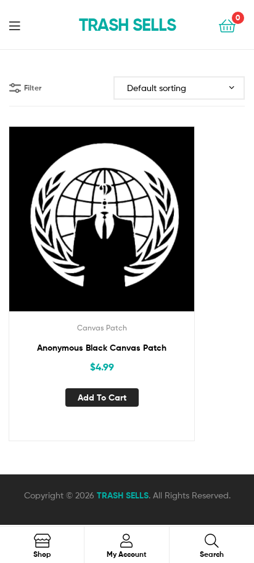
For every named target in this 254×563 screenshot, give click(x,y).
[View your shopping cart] (227, 25)
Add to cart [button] (102, 397)
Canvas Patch (102, 327)
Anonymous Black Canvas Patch (101, 347)
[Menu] (22, 24)
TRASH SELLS (127, 24)
